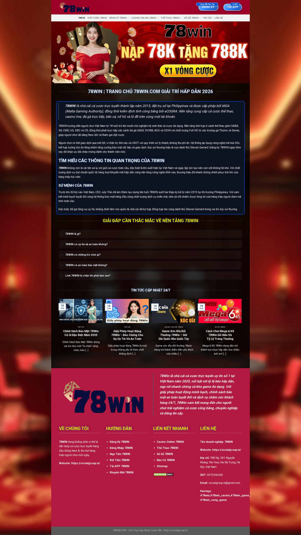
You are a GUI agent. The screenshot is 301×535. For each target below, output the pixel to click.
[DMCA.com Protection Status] (163, 474)
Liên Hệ (218, 18)
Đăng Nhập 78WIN (121, 448)
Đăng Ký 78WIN (119, 441)
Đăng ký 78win (117, 18)
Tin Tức (207, 18)
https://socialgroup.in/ (85, 463)
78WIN (81, 18)
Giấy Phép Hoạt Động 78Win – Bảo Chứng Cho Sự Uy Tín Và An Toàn (127, 335)
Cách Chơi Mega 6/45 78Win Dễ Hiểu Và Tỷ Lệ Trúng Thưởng (220, 335)
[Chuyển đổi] (62, 234)
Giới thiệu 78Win (97, 18)
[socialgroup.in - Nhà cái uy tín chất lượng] (74, 7)
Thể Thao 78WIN (170, 18)
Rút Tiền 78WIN (119, 460)
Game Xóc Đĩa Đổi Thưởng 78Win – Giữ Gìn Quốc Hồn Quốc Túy (174, 335)
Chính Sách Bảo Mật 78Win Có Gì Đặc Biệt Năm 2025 (81, 333)
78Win (164, 376)
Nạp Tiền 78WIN (120, 454)
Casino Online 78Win (143, 18)
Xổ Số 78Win (191, 18)
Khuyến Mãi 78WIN (121, 472)
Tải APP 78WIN (119, 466)
